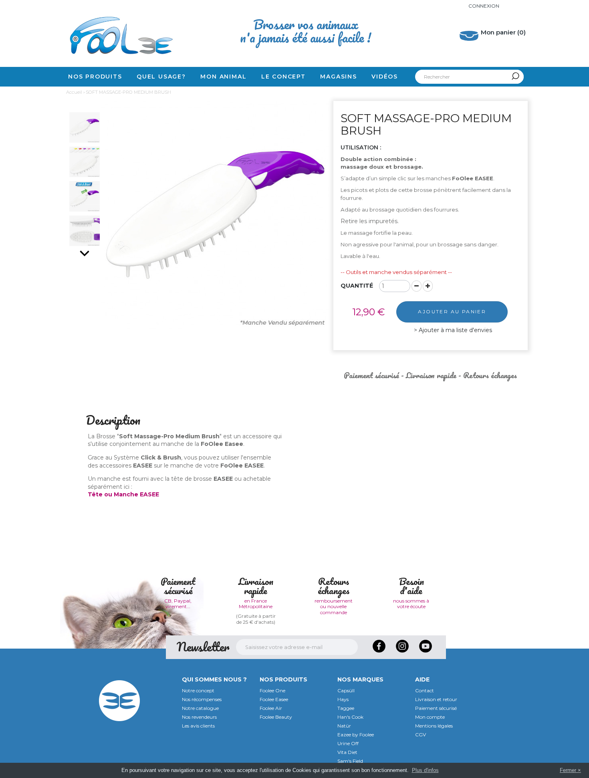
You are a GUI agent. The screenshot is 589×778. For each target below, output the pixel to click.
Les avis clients (198, 726)
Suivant (84, 253)
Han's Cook (350, 717)
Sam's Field (350, 761)
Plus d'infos (425, 770)
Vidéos (384, 76)
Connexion (483, 6)
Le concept (283, 76)
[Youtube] (425, 654)
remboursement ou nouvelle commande (334, 606)
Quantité (357, 285)
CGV (420, 735)
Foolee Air (271, 708)
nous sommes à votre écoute (411, 603)
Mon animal (223, 76)
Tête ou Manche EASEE (123, 494)
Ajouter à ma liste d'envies (454, 330)
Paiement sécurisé (436, 708)
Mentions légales (434, 726)
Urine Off (348, 743)
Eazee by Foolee (355, 735)
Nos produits (95, 76)
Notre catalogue (200, 708)
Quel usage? (161, 76)
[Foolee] (119, 35)
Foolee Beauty (276, 717)
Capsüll (346, 690)
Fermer (568, 770)
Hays (343, 699)
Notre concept (198, 690)
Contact (424, 690)
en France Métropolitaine (255, 603)
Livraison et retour (436, 699)
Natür (344, 726)
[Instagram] (403, 654)
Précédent (84, 105)
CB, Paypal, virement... (178, 603)
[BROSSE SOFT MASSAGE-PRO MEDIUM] (84, 127)
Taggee (345, 708)
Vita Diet (347, 752)
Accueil (74, 92)
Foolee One (272, 690)
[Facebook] (379, 654)
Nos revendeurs (199, 717)
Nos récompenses (202, 699)
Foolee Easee (274, 699)
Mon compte (430, 717)
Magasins (338, 76)
